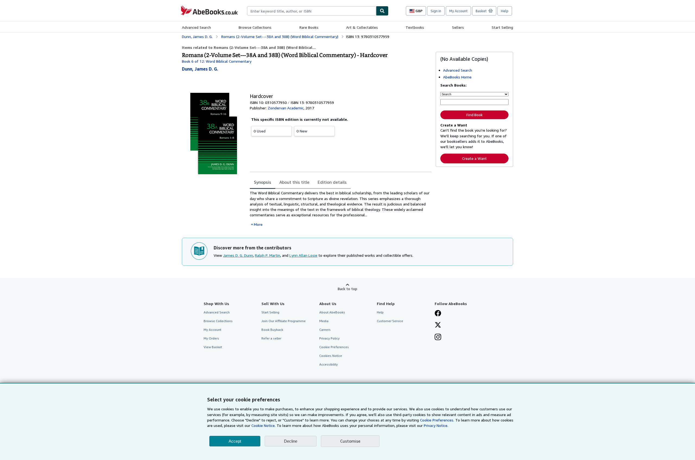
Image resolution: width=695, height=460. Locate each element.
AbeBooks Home (457, 77)
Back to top (347, 288)
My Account (458, 11)
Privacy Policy (329, 338)
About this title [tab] (294, 182)
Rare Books (308, 27)
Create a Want (474, 158)
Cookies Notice (330, 356)
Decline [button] (290, 441)
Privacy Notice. (436, 425)
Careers (325, 330)
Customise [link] (350, 441)
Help (504, 11)
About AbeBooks (332, 312)
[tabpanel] (340, 208)
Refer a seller (271, 338)
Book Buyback (272, 330)
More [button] (258, 224)
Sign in (436, 11)
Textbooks (415, 27)
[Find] (382, 10)
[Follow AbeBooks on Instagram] (438, 337)
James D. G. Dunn (238, 255)
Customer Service (390, 321)
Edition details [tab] (332, 182)
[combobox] (311, 10)
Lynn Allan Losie (303, 255)
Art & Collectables (362, 27)
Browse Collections (255, 27)
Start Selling (502, 27)
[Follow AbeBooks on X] (438, 325)
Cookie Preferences (334, 347)
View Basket (213, 347)
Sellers (458, 27)
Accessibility (328, 364)
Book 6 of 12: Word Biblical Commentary (216, 61)
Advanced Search (196, 27)
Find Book (474, 115)
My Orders (211, 338)
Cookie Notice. (263, 425)
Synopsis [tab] (262, 182)
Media (323, 321)
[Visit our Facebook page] (438, 314)
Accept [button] (235, 441)
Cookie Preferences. (437, 420)
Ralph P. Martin (267, 255)
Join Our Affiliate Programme (283, 321)
